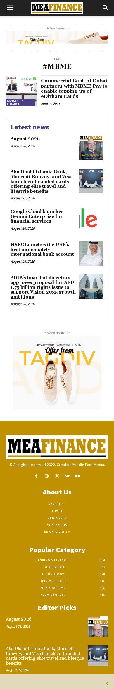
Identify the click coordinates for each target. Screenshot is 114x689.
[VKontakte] (67, 476)
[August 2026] (91, 148)
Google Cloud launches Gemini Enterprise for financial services (37, 216)
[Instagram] (46, 476)
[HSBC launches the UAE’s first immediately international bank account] (91, 253)
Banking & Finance (15, 102)
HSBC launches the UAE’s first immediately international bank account (42, 249)
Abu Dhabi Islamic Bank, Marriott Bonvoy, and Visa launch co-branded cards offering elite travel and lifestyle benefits (41, 181)
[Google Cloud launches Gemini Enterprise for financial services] (91, 220)
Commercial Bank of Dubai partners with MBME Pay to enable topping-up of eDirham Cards (74, 88)
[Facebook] (36, 476)
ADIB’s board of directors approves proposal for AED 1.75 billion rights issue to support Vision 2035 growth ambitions (43, 287)
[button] (10, 8)
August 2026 (25, 139)
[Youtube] (77, 476)
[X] (57, 476)
